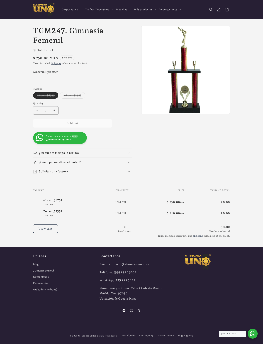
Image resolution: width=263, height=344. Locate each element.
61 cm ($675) (47, 96)
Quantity (38, 103)
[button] (71, 9)
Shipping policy (185, 335)
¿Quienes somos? (43, 270)
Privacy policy (146, 335)
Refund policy (128, 335)
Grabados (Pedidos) (45, 289)
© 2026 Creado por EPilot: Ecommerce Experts (94, 336)
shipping (198, 236)
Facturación (40, 283)
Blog (35, 264)
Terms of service (165, 335)
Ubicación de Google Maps (117, 298)
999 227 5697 (125, 280)
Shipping (56, 63)
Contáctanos (41, 276)
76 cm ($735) (74, 96)
